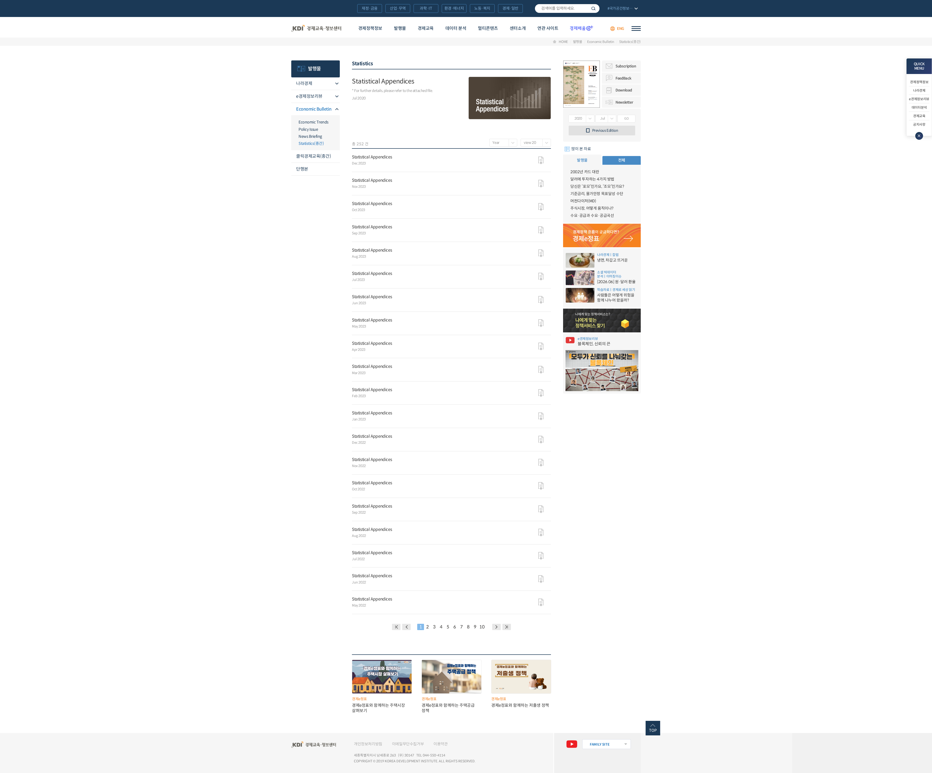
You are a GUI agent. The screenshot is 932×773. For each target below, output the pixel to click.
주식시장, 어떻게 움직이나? (592, 208)
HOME (563, 41)
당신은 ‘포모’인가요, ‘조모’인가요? (597, 186)
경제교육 (426, 28)
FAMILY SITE (599, 744)
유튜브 (571, 744)
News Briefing (310, 136)
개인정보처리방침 (368, 744)
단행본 (302, 169)
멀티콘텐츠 (488, 28)
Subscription (626, 66)
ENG (620, 28)
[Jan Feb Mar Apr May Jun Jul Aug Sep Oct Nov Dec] (605, 119)
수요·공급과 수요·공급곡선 (592, 215)
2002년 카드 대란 (584, 171)
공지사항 (919, 124)
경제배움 (581, 28)
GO (626, 118)
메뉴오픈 (337, 83)
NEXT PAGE (506, 627)
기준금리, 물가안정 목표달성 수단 (596, 193)
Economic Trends (313, 122)
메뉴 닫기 (919, 136)
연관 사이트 (547, 28)
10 (481, 627)
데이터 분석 (455, 28)
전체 (621, 160)
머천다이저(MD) (583, 201)
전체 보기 (622, 8)
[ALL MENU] (636, 28)
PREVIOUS (406, 627)
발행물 (400, 28)
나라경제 (304, 83)
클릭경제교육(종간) (313, 156)
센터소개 (518, 28)
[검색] (567, 8)
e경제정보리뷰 (309, 96)
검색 (593, 8)
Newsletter (624, 102)
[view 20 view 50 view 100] (536, 143)
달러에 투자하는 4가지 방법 (592, 179)
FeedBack (624, 78)
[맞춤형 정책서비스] (602, 320)
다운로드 (541, 160)
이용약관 (440, 744)
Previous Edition (605, 130)
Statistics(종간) (630, 41)
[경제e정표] (602, 235)
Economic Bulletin (600, 41)
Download (624, 90)
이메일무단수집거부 (408, 744)
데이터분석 (919, 107)
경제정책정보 (370, 28)
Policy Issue (308, 129)
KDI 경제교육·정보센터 (316, 28)
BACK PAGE (396, 627)
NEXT (496, 627)
